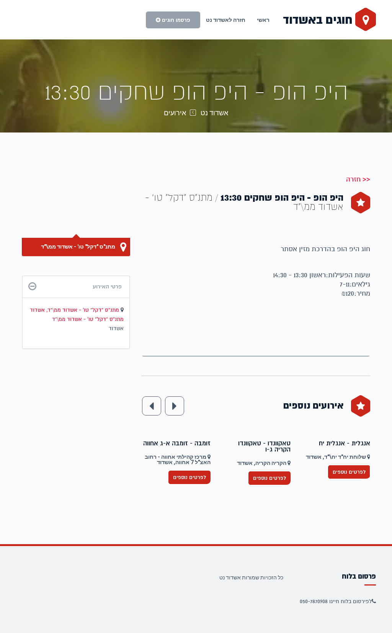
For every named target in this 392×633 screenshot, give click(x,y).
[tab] (76, 286)
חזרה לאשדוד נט (225, 20)
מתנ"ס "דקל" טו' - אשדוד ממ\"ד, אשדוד (75, 310)
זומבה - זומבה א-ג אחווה (257, 443)
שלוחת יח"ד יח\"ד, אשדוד (176, 457)
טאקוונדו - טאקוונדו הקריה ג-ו (344, 446)
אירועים (175, 113)
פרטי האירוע (107, 286)
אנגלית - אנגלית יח (185, 443)
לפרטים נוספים (189, 472)
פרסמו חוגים (175, 19)
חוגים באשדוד (319, 20)
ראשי (263, 20)
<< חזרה (358, 179)
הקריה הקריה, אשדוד (342, 463)
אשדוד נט (214, 113)
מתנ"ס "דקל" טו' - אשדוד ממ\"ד (78, 247)
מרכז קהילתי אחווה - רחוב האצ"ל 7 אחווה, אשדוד (258, 459)
